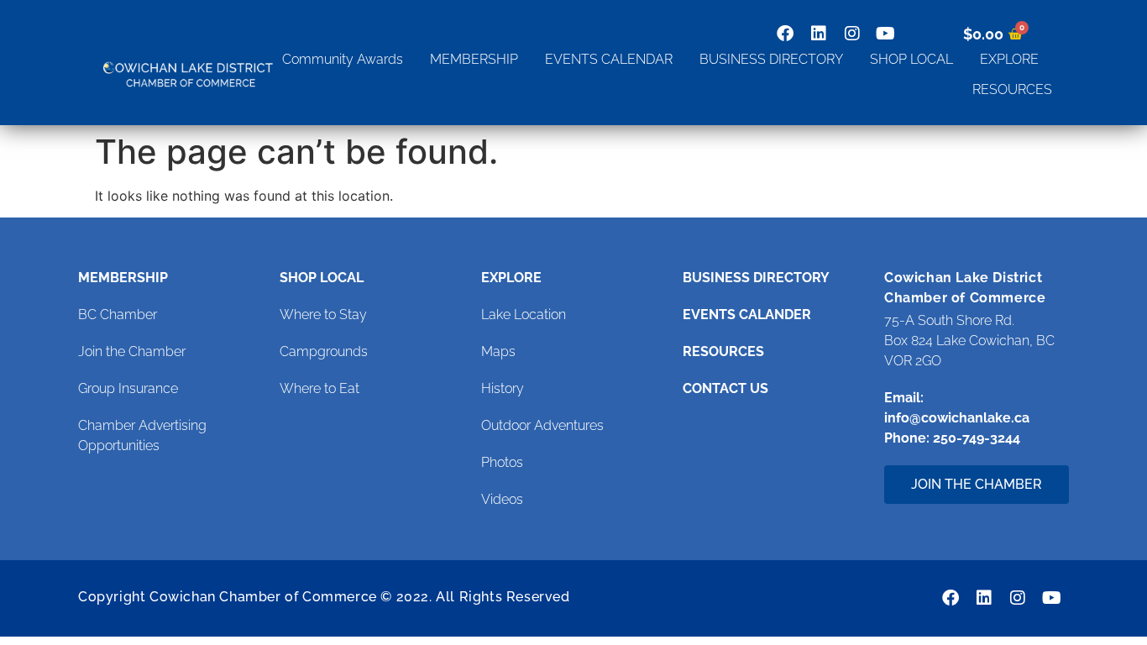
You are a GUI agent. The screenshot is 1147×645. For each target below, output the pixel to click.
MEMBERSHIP (474, 59)
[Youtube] (886, 33)
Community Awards (342, 59)
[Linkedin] (818, 33)
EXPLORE (1009, 59)
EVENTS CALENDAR (609, 59)
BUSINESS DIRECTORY (771, 59)
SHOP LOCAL (911, 59)
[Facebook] (785, 33)
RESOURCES (1012, 89)
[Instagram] (852, 33)
